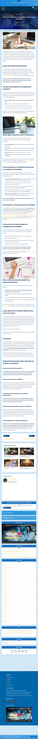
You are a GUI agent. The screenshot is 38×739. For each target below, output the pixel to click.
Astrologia (5, 565)
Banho (4, 570)
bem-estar (6, 306)
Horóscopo (5, 583)
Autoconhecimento (6, 567)
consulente (18, 630)
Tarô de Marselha (6, 616)
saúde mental (28, 632)
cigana (14, 630)
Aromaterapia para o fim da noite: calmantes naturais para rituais (26, 456)
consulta (21, 630)
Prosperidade (5, 607)
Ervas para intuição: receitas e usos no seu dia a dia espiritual (10, 456)
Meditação (5, 590)
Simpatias (4, 611)
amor (4, 630)
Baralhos (4, 572)
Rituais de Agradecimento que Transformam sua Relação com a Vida (26, 468)
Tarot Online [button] (6, 507)
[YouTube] (13, 482)
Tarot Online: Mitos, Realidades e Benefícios (9, 468)
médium (17, 632)
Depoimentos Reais (8, 517)
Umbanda (4, 620)
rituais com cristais (30, 251)
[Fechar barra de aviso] (36, 4)
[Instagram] (16, 482)
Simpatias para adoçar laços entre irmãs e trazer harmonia (8, 439)
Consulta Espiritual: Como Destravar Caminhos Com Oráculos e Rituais (16, 555)
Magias (4, 586)
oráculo (20, 632)
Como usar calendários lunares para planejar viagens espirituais (29, 439)
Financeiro (4, 581)
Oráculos (4, 595)
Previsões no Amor (6, 604)
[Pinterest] (26, 651)
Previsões (4, 600)
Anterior (7, 435)
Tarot (4, 618)
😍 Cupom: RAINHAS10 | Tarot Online (18, 4)
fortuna (4, 632)
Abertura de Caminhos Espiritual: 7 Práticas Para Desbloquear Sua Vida (16, 551)
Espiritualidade (19, 14)
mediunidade (13, 632)
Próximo (31, 435)
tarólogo (9, 634)
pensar (24, 632)
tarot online (5, 634)
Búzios (4, 577)
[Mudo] (33, 542)
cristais (25, 630)
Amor (4, 563)
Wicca (4, 623)
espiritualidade (29, 630)
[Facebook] (10, 482)
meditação (8, 632)
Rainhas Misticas (21, 22)
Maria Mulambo (5, 588)
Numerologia (5, 593)
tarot (32, 632)
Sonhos (4, 613)
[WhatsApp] (22, 651)
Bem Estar (4, 574)
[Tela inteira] (34, 542)
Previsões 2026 (5, 602)
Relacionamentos (6, 609)
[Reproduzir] (3, 542)
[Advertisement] (19, 492)
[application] (19, 533)
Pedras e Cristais (6, 597)
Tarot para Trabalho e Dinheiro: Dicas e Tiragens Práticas (13, 549)
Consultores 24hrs (8, 513)
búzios (11, 630)
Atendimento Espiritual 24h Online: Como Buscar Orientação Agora (15, 553)
